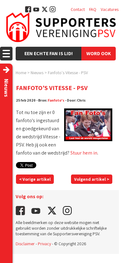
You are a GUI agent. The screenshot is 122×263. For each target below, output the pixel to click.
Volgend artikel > (91, 179)
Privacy (44, 243)
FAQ (92, 9)
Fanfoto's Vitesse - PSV (68, 72)
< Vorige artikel (35, 179)
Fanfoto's (56, 100)
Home (21, 72)
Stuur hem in (83, 153)
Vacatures (110, 9)
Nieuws (37, 72)
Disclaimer (25, 243)
